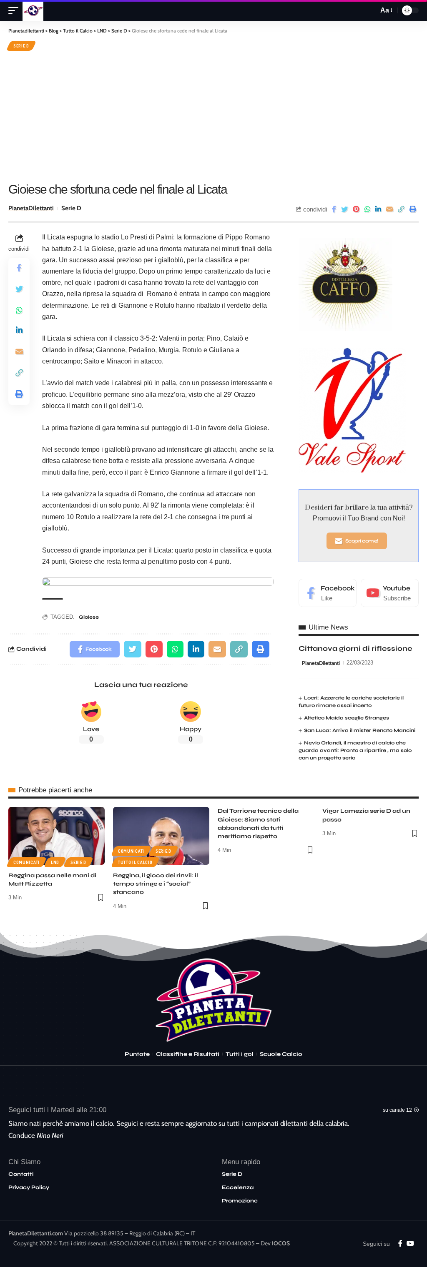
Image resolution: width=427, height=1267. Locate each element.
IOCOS (281, 1243)
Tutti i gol (240, 1054)
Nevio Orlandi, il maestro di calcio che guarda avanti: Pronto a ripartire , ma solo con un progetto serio (355, 750)
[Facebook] (327, 593)
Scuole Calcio (281, 1054)
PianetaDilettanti (31, 208)
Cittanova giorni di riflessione (355, 648)
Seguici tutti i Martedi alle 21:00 (57, 1110)
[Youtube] (390, 593)
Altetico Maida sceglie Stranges (346, 718)
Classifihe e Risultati (187, 1054)
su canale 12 (397, 1110)
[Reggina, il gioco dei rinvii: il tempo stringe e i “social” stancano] (161, 836)
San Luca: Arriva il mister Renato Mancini (359, 730)
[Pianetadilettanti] (33, 10)
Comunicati (26, 862)
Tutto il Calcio (135, 862)
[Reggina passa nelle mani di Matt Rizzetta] (56, 836)
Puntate (137, 1054)
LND (55, 862)
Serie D (21, 45)
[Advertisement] (213, 115)
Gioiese (89, 617)
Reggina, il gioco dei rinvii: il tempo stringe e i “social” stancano (155, 884)
